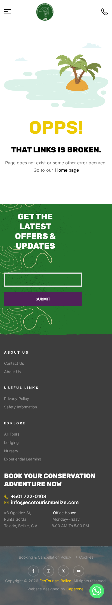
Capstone (74, 589)
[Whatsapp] (96, 591)
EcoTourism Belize (54, 580)
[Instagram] (48, 571)
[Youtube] (79, 571)
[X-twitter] (63, 571)
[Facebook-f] (33, 571)
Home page (67, 170)
